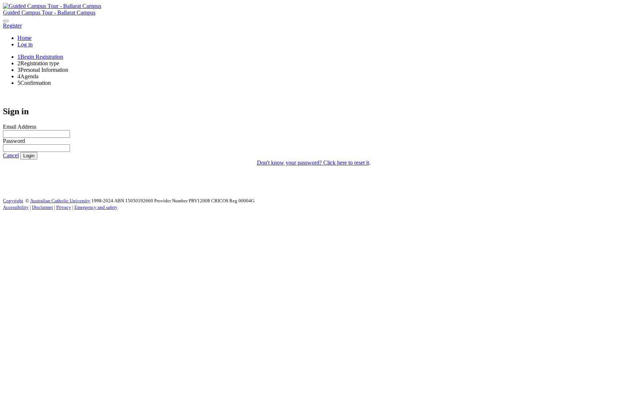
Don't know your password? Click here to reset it (313, 163)
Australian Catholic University (60, 200)
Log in (25, 44)
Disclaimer (42, 207)
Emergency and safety (96, 207)
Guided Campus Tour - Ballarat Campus (49, 12)
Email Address (19, 127)
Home (24, 38)
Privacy (63, 207)
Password (14, 141)
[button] (12, 25)
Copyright (13, 200)
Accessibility (16, 207)
